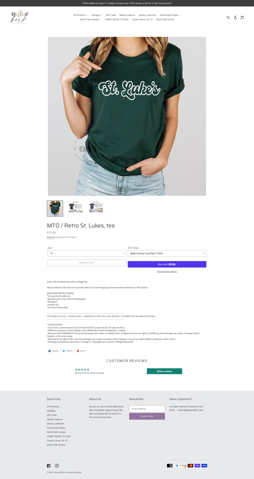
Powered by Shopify (73, 472)
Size (50, 247)
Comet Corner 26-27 (57, 440)
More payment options (167, 271)
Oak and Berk (59, 472)
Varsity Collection (55, 423)
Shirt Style (133, 247)
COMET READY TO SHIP (59, 436)
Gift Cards (52, 415)
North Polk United (56, 445)
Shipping (51, 237)
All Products (53, 406)
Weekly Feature (55, 419)
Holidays (51, 410)
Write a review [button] (164, 371)
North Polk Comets (56, 432)
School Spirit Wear (56, 428)
